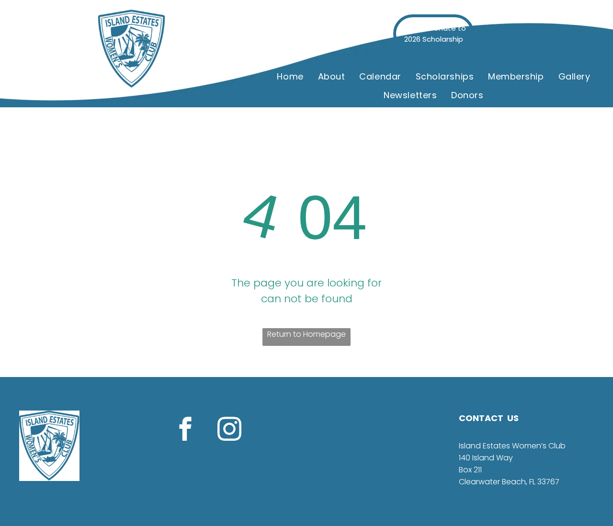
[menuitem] (290, 77)
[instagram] (229, 430)
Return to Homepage (306, 334)
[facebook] (185, 430)
